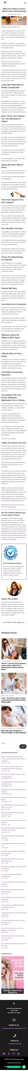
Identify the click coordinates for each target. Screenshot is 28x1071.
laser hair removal (21, 78)
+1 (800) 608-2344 (14, 1043)
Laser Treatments (11, 14)
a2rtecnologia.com (18, 1066)
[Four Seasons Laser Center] (5, 3)
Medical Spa (4, 695)
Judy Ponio (4, 602)
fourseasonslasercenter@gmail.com (14, 1028)
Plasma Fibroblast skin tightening (16, 533)
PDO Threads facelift (14, 531)
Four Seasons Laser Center (16, 1059)
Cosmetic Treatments (7, 728)
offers (3, 496)
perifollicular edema (6, 269)
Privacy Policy (17, 1062)
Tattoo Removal (17, 661)
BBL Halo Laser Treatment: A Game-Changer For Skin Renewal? (14, 732)
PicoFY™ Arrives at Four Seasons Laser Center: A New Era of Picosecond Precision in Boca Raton (13, 666)
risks (16, 210)
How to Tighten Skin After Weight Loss (13, 622)
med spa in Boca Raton (13, 520)
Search (3, 743)
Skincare (18, 14)
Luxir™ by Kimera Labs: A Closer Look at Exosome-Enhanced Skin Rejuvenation (13, 700)
